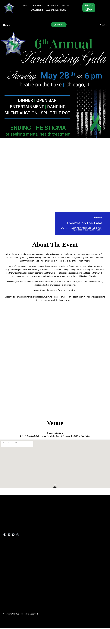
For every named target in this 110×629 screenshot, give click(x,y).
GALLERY (66, 5)
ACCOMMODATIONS (56, 10)
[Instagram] (9, 534)
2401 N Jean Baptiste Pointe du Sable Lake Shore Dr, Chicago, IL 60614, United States (81, 229)
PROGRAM (38, 5)
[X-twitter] (17, 534)
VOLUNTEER (37, 10)
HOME (6, 24)
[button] (55, 404)
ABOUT (26, 5)
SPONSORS (52, 5)
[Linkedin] (13, 534)
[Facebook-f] (4, 534)
